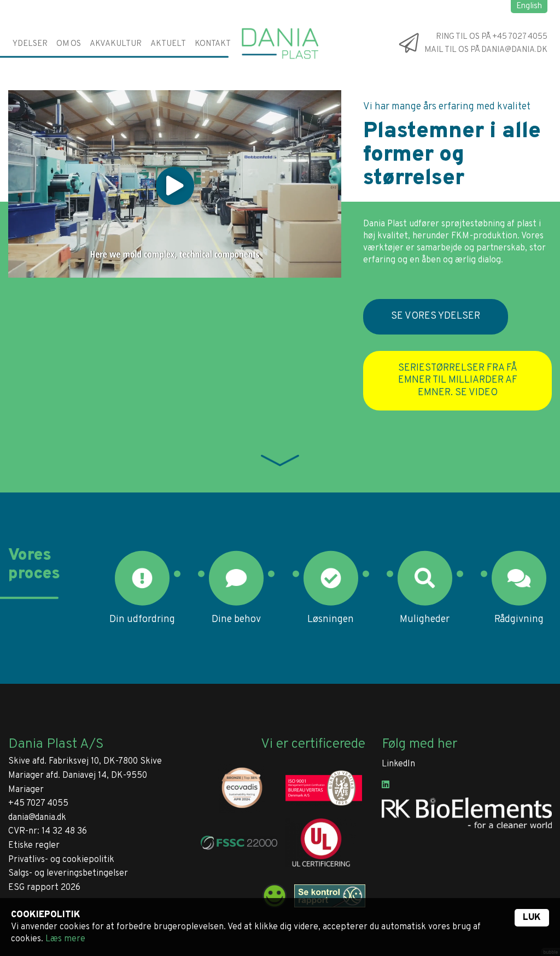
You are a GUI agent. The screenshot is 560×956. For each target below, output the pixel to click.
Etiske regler (34, 845)
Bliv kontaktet (231, 96)
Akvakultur (116, 43)
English (529, 6)
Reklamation (226, 151)
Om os (68, 43)
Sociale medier (92, 124)
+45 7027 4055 (38, 803)
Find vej (215, 124)
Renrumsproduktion (61, 206)
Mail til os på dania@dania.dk (485, 50)
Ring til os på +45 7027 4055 (491, 37)
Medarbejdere (230, 69)
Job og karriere (95, 96)
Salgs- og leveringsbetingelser (68, 873)
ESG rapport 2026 (44, 887)
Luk (532, 917)
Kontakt (213, 43)
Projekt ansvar (50, 151)
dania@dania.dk (37, 817)
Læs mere (65, 939)
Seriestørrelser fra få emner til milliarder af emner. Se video (457, 380)
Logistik (34, 178)
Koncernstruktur (99, 69)
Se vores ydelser (435, 316)
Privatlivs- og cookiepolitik (61, 859)
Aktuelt (168, 43)
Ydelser (30, 43)
